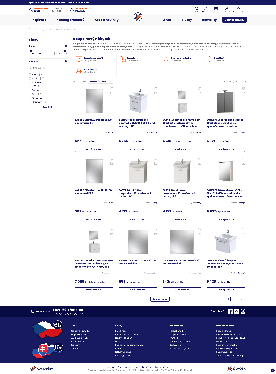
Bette (36, 94)
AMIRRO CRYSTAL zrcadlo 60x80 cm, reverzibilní (93, 192)
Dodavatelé (175, 345)
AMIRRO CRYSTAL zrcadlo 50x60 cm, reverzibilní (93, 121)
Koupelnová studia (80, 331)
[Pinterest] (243, 311)
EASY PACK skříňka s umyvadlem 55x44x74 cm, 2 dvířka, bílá (179, 193)
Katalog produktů (70, 20)
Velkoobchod (176, 331)
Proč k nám (120, 331)
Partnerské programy (180, 348)
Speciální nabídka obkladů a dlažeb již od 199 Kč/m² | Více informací (59, 2)
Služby (187, 20)
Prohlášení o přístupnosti (228, 348)
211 (245, 299)
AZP (35, 86)
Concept (40, 102)
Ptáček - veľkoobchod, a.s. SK (231, 338)
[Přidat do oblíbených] (111, 89)
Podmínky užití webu (226, 345)
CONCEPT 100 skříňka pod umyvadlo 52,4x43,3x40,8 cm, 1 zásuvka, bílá (225, 263)
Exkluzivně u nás (123, 352)
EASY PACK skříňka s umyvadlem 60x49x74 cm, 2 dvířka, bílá (135, 193)
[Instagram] (237, 311)
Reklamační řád (224, 352)
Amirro (38, 78)
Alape (37, 74)
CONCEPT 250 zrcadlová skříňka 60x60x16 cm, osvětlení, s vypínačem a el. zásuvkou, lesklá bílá (225, 123)
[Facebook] (230, 311)
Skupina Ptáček (78, 334)
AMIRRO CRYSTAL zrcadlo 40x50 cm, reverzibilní (137, 262)
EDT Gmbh (221, 341)
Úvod (31, 29)
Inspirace (39, 20)
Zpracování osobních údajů (230, 355)
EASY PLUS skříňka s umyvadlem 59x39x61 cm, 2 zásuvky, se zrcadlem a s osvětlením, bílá (181, 123)
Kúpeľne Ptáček (224, 331)
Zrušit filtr (48, 107)
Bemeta (38, 90)
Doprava (119, 341)
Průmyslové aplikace (180, 341)
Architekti (174, 338)
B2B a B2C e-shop (79, 338)
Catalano (39, 98)
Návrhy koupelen (123, 338)
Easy (199, 132)
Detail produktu (94, 149)
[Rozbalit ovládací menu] (273, 370)
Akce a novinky (107, 20)
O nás (167, 20)
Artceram (39, 82)
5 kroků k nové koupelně (127, 334)
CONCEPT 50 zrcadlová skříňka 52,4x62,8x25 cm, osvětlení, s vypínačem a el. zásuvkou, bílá (225, 193)
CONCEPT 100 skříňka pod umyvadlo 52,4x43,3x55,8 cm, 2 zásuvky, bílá (137, 123)
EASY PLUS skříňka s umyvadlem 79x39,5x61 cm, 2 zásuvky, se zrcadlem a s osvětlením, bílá (94, 263)
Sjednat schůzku (234, 19)
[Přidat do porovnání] (111, 93)
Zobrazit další (160, 299)
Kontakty (209, 20)
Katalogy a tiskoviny (125, 355)
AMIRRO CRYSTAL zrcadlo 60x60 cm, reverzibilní (181, 262)
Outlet (118, 348)
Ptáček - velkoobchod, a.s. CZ (230, 334)
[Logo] (138, 16)
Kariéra (74, 348)
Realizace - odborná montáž (129, 345)
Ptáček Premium (79, 341)
